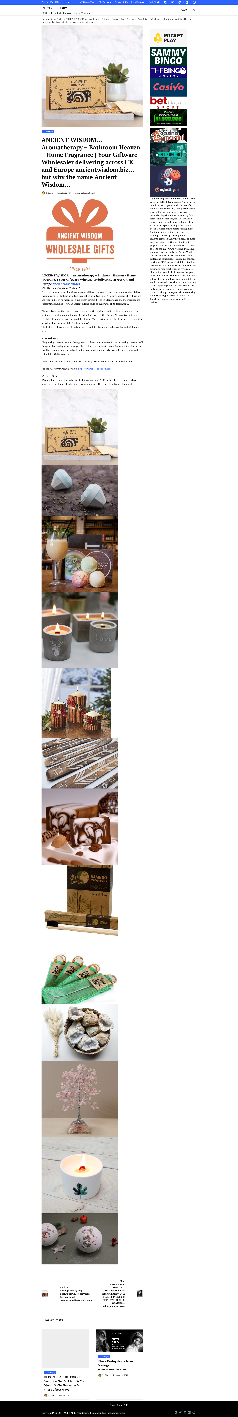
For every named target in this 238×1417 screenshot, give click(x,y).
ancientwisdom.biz (66, 284)
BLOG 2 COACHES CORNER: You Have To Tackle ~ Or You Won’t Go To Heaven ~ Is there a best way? (64, 1383)
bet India (171, 275)
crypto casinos (169, 295)
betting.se (155, 262)
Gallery (118, 2)
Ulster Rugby (48, 131)
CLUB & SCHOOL (87, 2)
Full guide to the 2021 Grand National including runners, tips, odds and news (172, 249)
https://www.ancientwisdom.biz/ (94, 368)
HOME (184, 10)
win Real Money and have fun (175, 245)
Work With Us (154, 2)
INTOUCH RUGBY (54, 8)
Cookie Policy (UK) (119, 1404)
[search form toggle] (194, 10)
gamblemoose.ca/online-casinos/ (178, 258)
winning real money (160, 235)
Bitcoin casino (173, 201)
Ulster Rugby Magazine (134, 2)
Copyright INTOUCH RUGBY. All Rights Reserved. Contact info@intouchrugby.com (83, 1412)
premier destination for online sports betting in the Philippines (171, 228)
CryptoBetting (157, 198)
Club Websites (105, 2)
